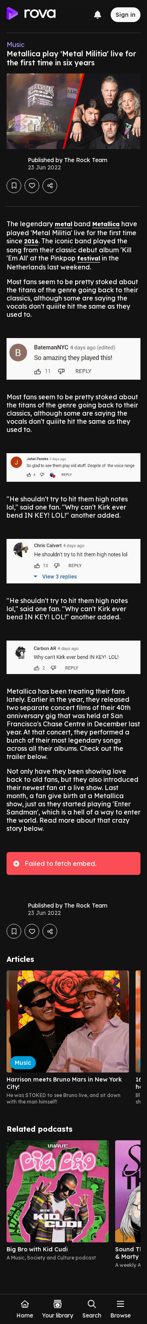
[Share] (49, 185)
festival (88, 258)
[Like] (31, 185)
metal (63, 224)
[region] (73, 1037)
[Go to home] (31, 14)
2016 (31, 241)
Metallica (106, 224)
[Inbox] (97, 14)
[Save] (14, 185)
